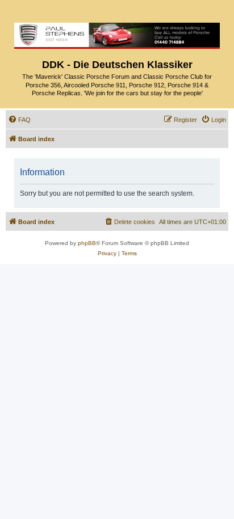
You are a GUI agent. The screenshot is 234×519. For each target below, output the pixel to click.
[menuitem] (19, 119)
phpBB (87, 243)
